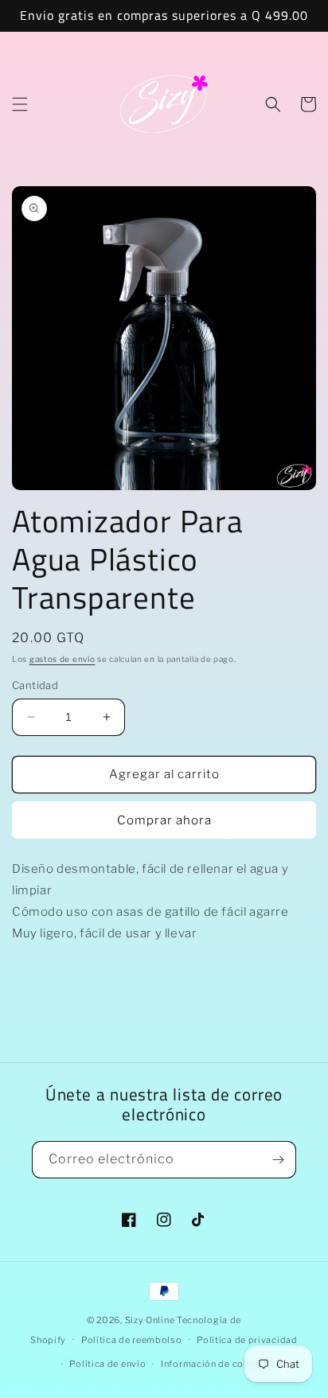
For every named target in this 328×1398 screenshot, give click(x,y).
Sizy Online (150, 1320)
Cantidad (35, 685)
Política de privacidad (247, 1339)
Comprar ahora (164, 820)
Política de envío (107, 1363)
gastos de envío (62, 659)
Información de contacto (217, 1363)
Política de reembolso (131, 1339)
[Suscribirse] (277, 1159)
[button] (19, 104)
